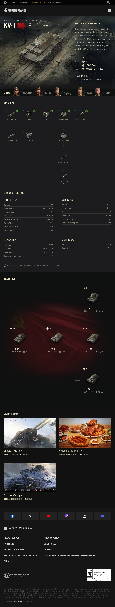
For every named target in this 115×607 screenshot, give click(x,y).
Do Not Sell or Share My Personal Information (69, 555)
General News (64, 454)
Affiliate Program (14, 549)
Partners (9, 544)
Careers (48, 549)
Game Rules (50, 544)
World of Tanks (15, 10)
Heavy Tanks (34, 21)
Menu (109, 10)
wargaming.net (16, 575)
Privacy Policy (51, 538)
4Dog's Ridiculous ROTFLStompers (88, 80)
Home (6, 21)
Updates (7, 454)
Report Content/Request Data (20, 555)
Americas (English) (18, 528)
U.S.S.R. (24, 21)
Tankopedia (15, 21)
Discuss (25, 454)
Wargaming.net (19, 602)
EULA (6, 561)
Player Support (12, 538)
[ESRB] (99, 575)
